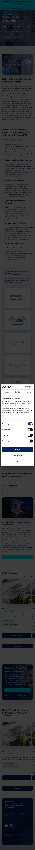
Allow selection (17, 455)
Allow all (17, 449)
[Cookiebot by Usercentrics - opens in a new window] (25, 387)
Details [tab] (17, 392)
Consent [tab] (6, 392)
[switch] (30, 429)
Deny (17, 461)
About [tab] (29, 392)
